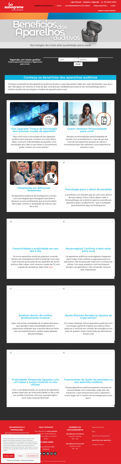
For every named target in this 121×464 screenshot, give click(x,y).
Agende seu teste (98, 427)
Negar (20, 456)
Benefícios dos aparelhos (101, 440)
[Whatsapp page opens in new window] (55, 453)
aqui (51, 267)
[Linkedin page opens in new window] (44, 453)
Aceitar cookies (8, 456)
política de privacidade (58, 461)
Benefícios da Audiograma (101, 436)
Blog (93, 431)
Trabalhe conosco (98, 444)
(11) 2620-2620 (110, 2)
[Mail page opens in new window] (51, 453)
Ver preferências (32, 456)
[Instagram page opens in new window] (47, 453)
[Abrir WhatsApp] (116, 459)
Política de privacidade (13, 460)
